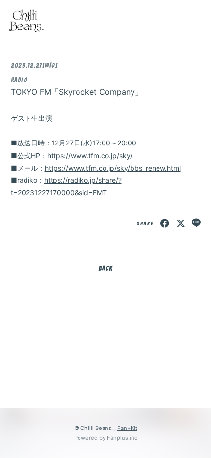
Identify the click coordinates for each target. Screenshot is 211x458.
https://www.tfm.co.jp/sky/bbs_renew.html (113, 168)
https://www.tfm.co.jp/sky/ (89, 155)
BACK (105, 268)
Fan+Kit (127, 428)
